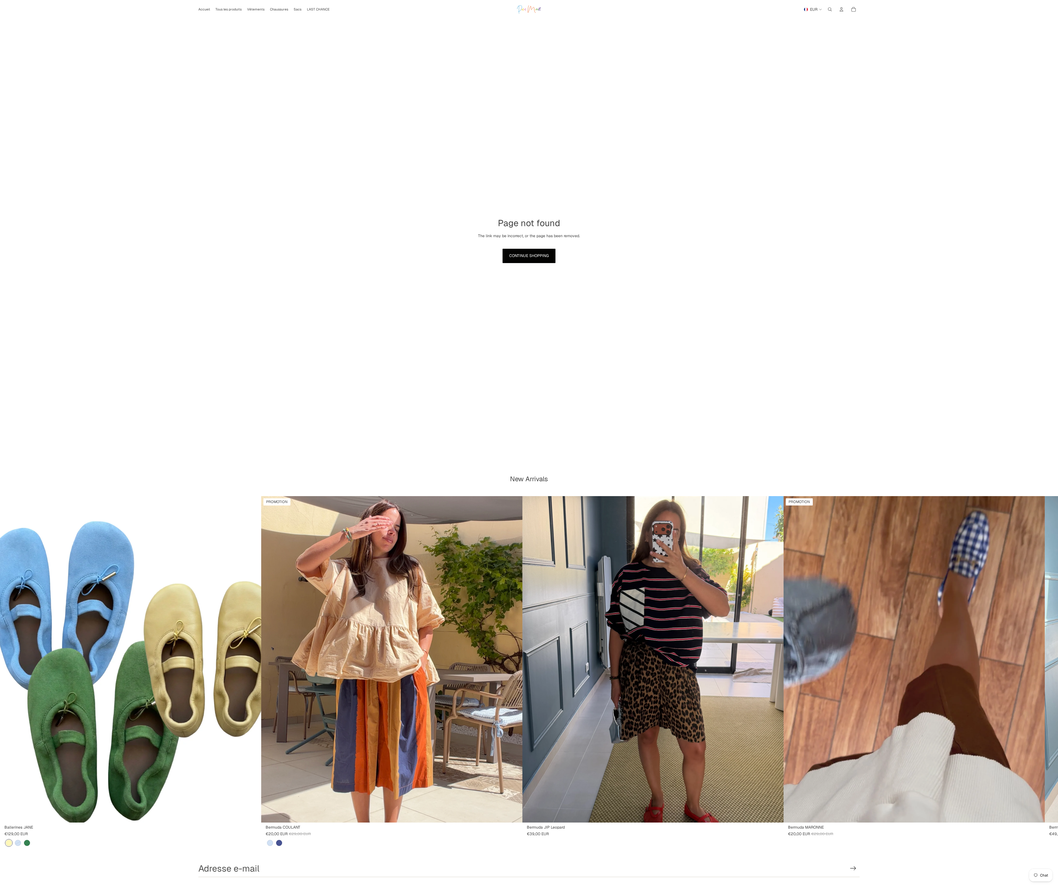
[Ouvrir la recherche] (830, 9)
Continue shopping (529, 255)
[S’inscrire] (853, 868)
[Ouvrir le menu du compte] (841, 9)
